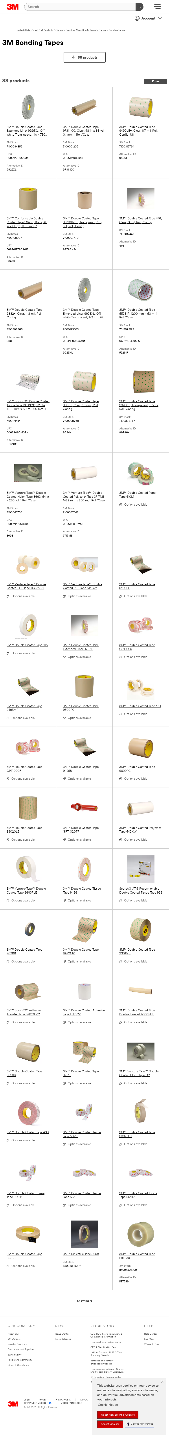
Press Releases (63, 1339)
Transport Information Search (106, 1342)
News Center (62, 1334)
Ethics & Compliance (18, 1365)
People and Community (20, 1360)
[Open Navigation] (157, 8)
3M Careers (14, 1339)
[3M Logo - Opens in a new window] (13, 7)
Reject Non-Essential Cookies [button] (118, 1415)
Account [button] (148, 18)
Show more (84, 1301)
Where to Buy (151, 1344)
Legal (26, 1400)
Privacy (42, 1400)
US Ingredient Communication (106, 1377)
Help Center (150, 1334)
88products (88, 57)
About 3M (13, 1334)
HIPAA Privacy (63, 1400)
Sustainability (15, 1355)
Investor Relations (17, 1344)
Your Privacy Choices (35, 1403)
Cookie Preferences (71, 1403)
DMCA (84, 1400)
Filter (155, 81)
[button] (139, 1424)
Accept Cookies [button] (110, 1424)
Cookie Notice (108, 1405)
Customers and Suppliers (21, 1349)
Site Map (149, 1339)
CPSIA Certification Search (104, 1347)
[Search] (139, 7)
